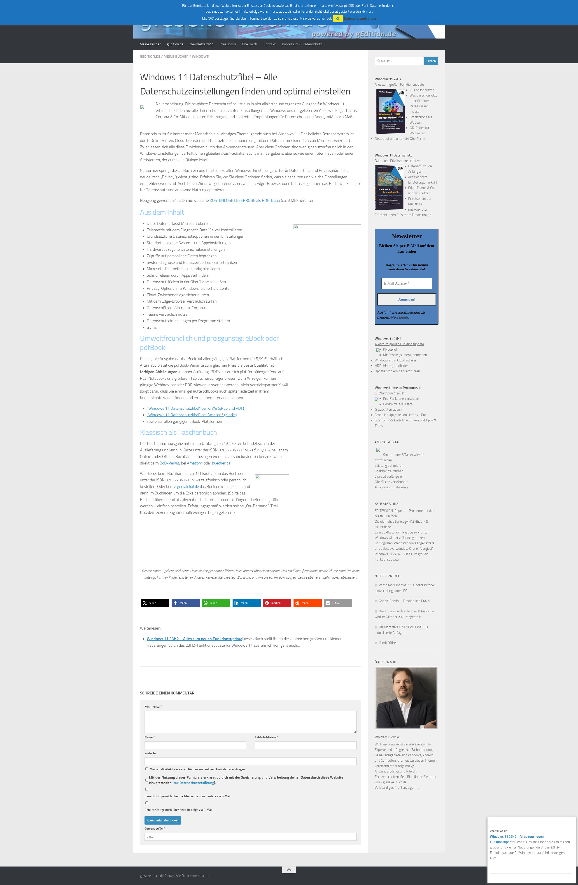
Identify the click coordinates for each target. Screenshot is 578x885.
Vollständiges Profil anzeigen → (397, 788)
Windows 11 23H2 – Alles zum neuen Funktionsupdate (194, 638)
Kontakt (269, 44)
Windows (200, 56)
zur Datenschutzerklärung (194, 783)
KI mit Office (387, 643)
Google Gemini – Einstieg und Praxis (404, 601)
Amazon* (195, 463)
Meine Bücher (150, 44)
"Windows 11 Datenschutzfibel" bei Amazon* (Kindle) (192, 414)
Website (150, 753)
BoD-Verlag (169, 463)
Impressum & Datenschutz (302, 44)
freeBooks (228, 44)
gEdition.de (175, 44)
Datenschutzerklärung (360, 18)
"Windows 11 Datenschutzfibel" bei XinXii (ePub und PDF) (195, 408)
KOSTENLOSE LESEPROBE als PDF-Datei (245, 200)
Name (149, 737)
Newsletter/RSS (202, 44)
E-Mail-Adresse (266, 737)
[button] (155, 603)
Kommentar (153, 706)
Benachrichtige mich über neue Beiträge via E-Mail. (178, 810)
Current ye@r (154, 828)
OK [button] (338, 19)
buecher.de (221, 463)
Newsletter (399, 317)
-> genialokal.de (185, 486)
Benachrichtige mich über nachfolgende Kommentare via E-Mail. (187, 796)
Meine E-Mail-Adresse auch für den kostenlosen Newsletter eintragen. (197, 769)
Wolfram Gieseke (387, 737)
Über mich (249, 44)
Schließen (573, 819)
